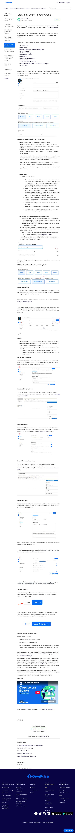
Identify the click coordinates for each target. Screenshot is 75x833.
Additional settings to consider (28, 61)
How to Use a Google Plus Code (9, 25)
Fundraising (5, 792)
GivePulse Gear (34, 790)
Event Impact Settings (7, 64)
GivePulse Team (25, 19)
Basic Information (24, 46)
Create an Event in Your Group (9, 45)
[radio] (35, 729)
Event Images (23, 65)
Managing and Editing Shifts (24, 301)
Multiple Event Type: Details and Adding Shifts (32, 49)
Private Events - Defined (23, 751)
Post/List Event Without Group (25, 748)
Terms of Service (49, 810)
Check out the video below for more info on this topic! (34, 63)
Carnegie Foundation (64, 787)
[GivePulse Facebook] (36, 814)
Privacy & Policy (49, 807)
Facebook (18, 720)
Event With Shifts (24, 51)
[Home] (8, 3)
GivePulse (6, 8)
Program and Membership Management (5, 806)
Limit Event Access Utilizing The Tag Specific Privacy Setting (9, 58)
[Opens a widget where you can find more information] (68, 830)
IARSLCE (61, 795)
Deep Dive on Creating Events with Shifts (8, 38)
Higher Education (20, 784)
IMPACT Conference (64, 798)
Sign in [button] (68, 2)
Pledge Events (8, 69)
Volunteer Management (8, 784)
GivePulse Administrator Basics (17, 8)
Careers (32, 787)
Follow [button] (57, 19)
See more (6, 78)
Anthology (61, 790)
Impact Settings (24, 56)
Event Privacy (23, 47)
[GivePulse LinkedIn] (48, 814)
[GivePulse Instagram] (44, 814)
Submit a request (61, 2)
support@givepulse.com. (47, 709)
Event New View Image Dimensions (9, 50)
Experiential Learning (7, 790)
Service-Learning (6, 787)
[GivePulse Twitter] (40, 814)
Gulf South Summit (63, 792)
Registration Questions (26, 54)
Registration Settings (25, 53)
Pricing (32, 792)
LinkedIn (23, 720)
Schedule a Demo (49, 784)
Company (32, 784)
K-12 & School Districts (22, 798)
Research (4, 802)
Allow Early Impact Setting (9, 19)
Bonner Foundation (64, 784)
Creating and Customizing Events (38, 8)
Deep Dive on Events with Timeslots (7, 31)
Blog (46, 787)
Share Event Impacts (7, 74)
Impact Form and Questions (27, 58)
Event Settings (24, 60)
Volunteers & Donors (21, 805)
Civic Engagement (6, 795)
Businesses (19, 791)
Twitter (20, 720)
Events (27, 8)
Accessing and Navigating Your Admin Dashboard (30, 745)
